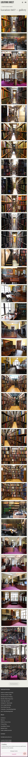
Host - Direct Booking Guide (7, 711)
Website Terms (4, 728)
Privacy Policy (4, 724)
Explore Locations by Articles (7, 692)
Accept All (14, 754)
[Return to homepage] (7, 2)
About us (3, 720)
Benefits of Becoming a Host (7, 699)
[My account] (22, 2)
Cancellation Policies (5, 726)
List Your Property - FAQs (6, 694)
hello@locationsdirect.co (6, 737)
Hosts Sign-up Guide (5, 701)
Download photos (14, 684)
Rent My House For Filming (6, 696)
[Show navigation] (25, 2)
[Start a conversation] (25, 754)
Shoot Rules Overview (5, 707)
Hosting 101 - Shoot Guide (6, 703)
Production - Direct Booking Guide (8, 709)
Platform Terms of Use (5, 722)
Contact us (3, 718)
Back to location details (7, 6)
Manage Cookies (14, 751)
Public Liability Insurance (6, 730)
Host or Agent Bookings (6, 705)
